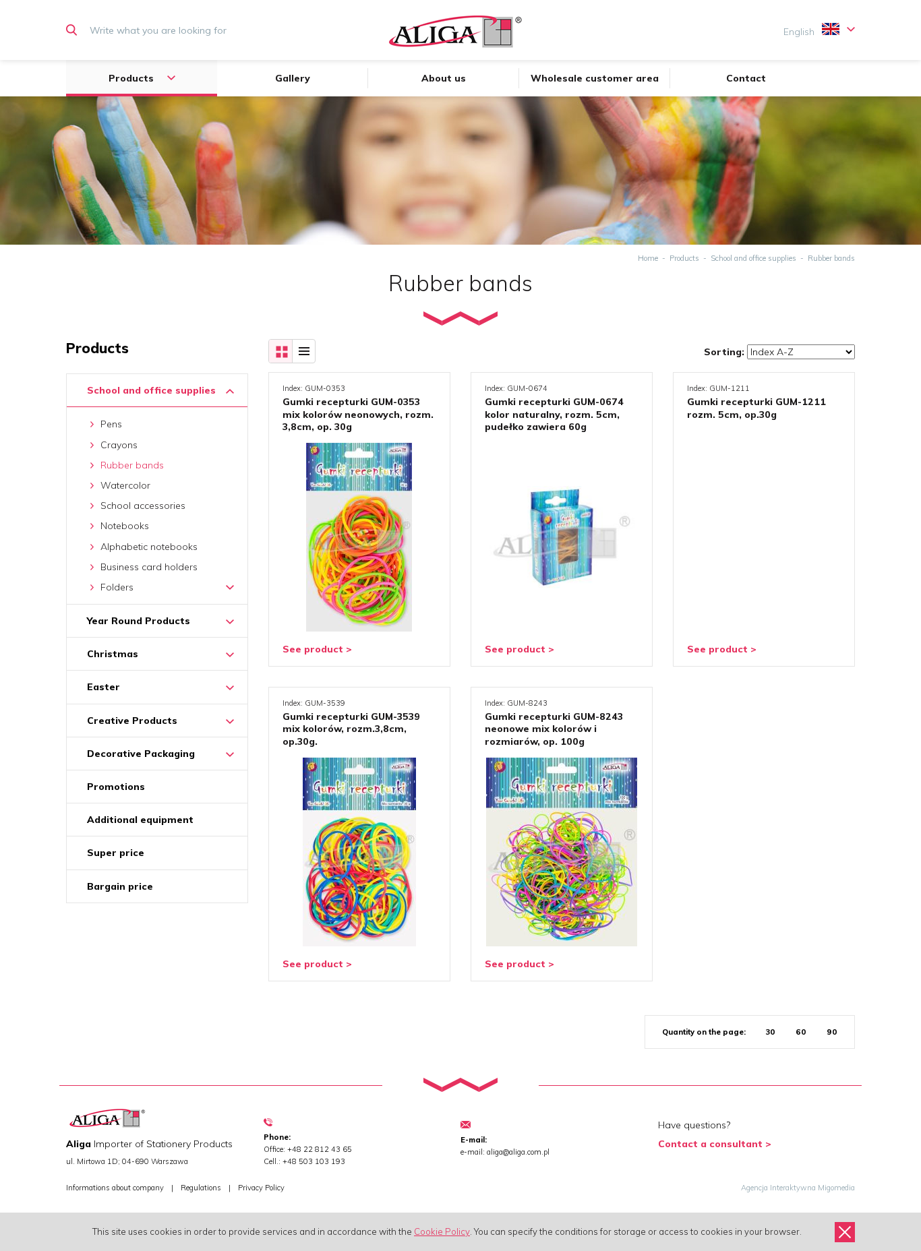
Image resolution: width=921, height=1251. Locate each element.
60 (801, 1032)
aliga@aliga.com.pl (518, 1152)
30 (770, 1032)
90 (832, 1032)
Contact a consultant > (714, 1144)
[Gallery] (280, 351)
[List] (303, 351)
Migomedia (836, 1187)
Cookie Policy (442, 1231)
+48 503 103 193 (314, 1161)
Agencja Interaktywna (778, 1187)
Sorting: (724, 352)
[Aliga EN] (455, 31)
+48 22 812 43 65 (319, 1149)
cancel (845, 1232)
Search (74, 30)
